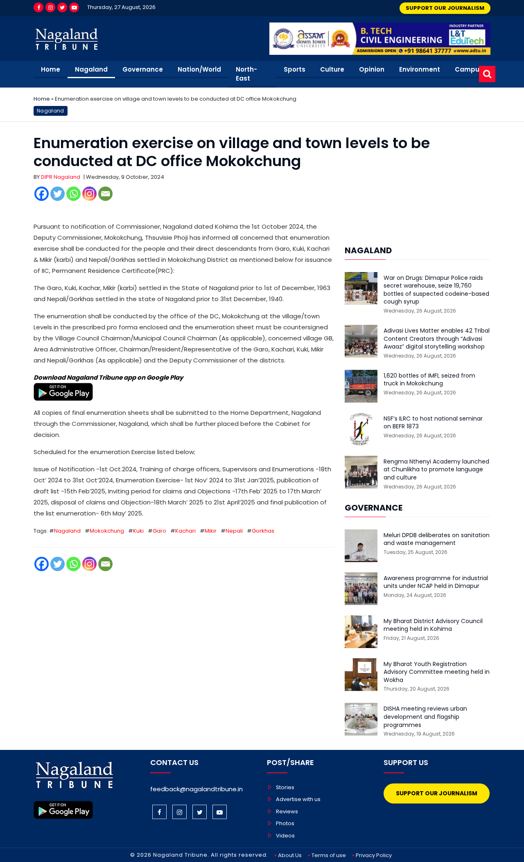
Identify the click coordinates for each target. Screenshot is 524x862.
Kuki (138, 531)
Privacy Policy (374, 855)
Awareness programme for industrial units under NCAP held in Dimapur (436, 582)
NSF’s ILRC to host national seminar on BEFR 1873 (433, 423)
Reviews (287, 811)
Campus (469, 69)
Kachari (185, 531)
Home (50, 69)
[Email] (105, 194)
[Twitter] (62, 7)
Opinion (371, 69)
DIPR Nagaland (60, 177)
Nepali (234, 531)
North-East (246, 74)
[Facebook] (38, 7)
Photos (285, 823)
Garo (159, 531)
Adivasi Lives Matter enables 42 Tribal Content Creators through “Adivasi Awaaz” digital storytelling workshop (437, 339)
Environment (419, 69)
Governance (142, 69)
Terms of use (329, 855)
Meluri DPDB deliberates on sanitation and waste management (437, 539)
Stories (285, 787)
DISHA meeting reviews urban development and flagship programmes (425, 717)
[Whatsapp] (73, 194)
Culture (332, 69)
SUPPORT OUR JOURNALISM (445, 8)
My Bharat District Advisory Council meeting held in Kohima (433, 625)
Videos (285, 835)
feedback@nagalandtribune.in (196, 789)
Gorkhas (263, 531)
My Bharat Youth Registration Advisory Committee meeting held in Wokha (437, 672)
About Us (290, 855)
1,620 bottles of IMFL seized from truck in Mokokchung (429, 380)
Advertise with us (298, 799)
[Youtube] (74, 7)
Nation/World (199, 69)
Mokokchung (107, 531)
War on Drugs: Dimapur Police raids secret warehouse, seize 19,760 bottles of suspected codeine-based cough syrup (436, 290)
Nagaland (91, 69)
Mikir (211, 531)
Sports (294, 69)
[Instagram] (50, 7)
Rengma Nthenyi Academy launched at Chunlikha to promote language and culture (436, 470)
